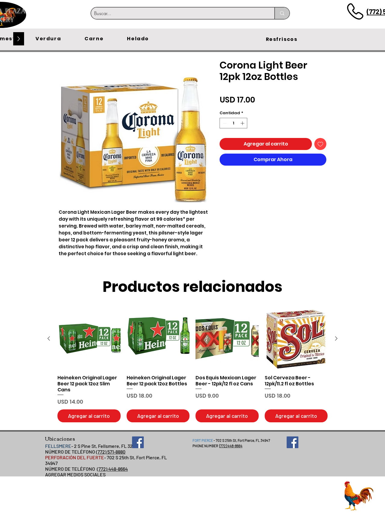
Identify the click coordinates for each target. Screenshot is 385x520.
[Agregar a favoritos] (320, 144)
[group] (192, 365)
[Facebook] (138, 442)
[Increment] (243, 123)
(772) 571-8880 (110, 451)
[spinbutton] (233, 123)
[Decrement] (224, 123)
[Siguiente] (336, 338)
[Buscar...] (281, 13)
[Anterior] (48, 338)
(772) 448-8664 (112, 469)
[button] (48, 39)
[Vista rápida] (89, 338)
